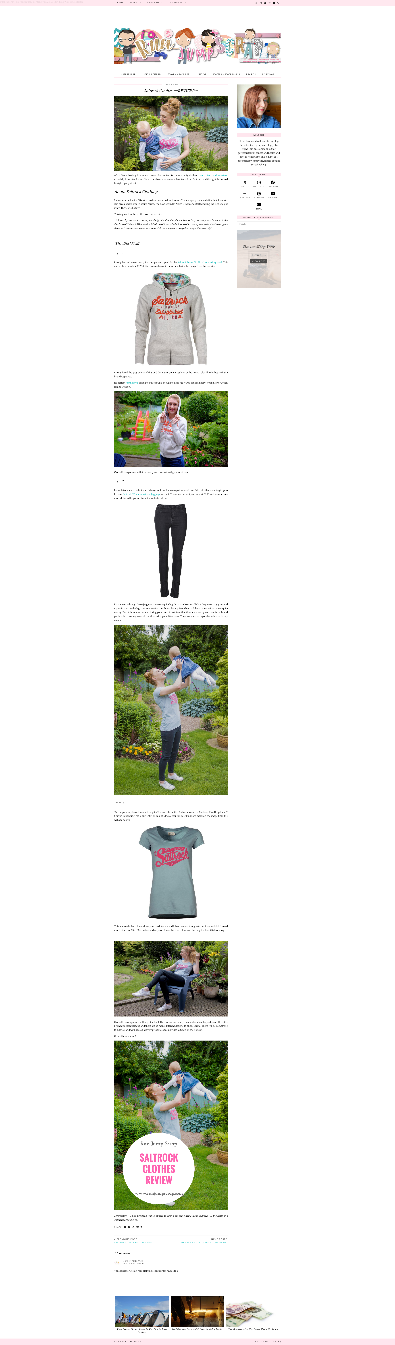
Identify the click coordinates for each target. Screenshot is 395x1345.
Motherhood (128, 74)
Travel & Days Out (178, 74)
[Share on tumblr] (141, 1227)
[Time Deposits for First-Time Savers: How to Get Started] (253, 1311)
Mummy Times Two (133, 1261)
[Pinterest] (265, 3)
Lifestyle (200, 74)
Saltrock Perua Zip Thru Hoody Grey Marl (199, 262)
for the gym (132, 382)
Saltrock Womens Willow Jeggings (141, 494)
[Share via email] (125, 1227)
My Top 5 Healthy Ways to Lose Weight (204, 1241)
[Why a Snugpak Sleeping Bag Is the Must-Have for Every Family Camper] (142, 1311)
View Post (259, 261)
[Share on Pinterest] (138, 1227)
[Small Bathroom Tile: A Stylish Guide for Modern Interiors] (197, 1311)
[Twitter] (256, 3)
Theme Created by (266, 1342)
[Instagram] (261, 3)
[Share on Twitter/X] (133, 1227)
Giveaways (268, 74)
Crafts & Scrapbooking (226, 74)
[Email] (274, 3)
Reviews (251, 74)
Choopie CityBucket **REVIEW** (133, 1241)
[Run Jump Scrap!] (197, 41)
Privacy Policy (178, 3)
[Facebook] (269, 3)
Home (120, 3)
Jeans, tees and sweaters (213, 175)
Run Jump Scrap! (132, 1342)
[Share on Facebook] (129, 1227)
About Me (135, 3)
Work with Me (155, 3)
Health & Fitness (152, 74)
